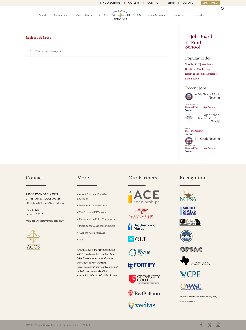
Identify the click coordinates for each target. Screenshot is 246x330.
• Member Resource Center (92, 205)
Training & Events (155, 15)
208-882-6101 (34, 202)
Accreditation (84, 15)
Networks (198, 15)
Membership (61, 15)
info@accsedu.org (54, 202)
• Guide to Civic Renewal (91, 232)
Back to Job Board (38, 37)
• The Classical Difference (91, 212)
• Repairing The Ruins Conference (96, 219)
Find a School (195, 45)
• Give (80, 239)
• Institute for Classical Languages (96, 225)
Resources (178, 15)
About (42, 15)
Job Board (200, 36)
